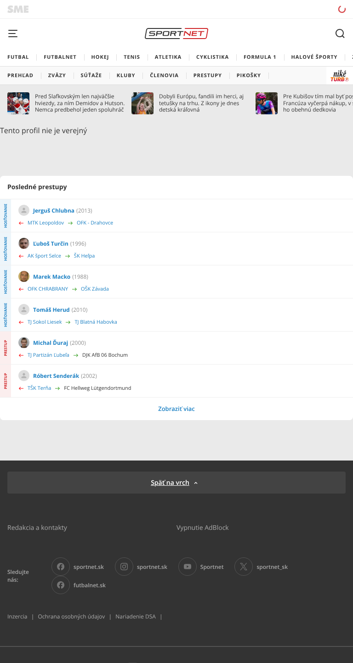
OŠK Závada (95, 289)
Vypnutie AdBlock (202, 527)
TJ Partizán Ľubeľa (48, 355)
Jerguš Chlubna (53, 210)
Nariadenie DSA (135, 616)
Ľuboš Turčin (50, 243)
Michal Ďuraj (50, 343)
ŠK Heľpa (84, 256)
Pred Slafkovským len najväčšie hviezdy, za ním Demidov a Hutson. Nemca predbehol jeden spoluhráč (80, 103)
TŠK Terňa (39, 388)
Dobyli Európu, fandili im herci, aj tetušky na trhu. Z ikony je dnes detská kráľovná (201, 103)
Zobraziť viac (176, 409)
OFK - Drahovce (95, 222)
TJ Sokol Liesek (45, 322)
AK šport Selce (44, 256)
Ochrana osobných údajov (71, 616)
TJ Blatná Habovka (95, 322)
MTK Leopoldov (46, 222)
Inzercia (17, 616)
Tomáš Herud (51, 310)
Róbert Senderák (56, 376)
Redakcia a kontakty (37, 527)
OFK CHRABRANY (48, 289)
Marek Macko (51, 277)
